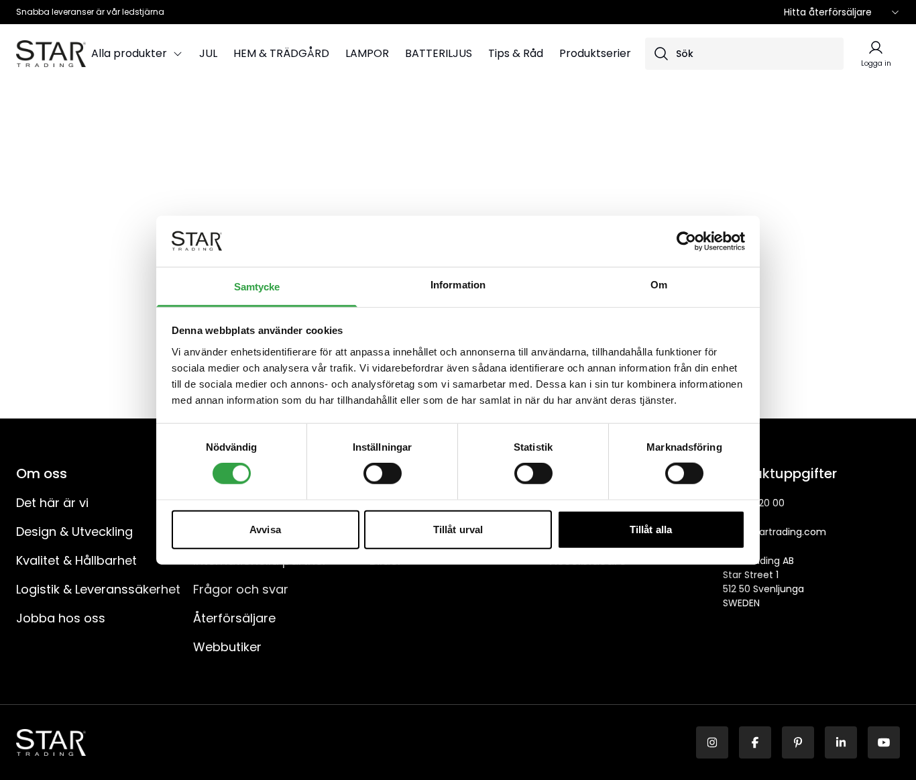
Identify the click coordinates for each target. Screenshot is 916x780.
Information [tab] (458, 284)
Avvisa (265, 529)
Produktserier (595, 53)
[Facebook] (755, 742)
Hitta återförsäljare (828, 12)
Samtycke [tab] (257, 286)
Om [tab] (658, 284)
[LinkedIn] (841, 742)
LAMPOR (367, 53)
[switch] (382, 473)
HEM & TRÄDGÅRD (281, 53)
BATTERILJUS (438, 53)
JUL (208, 53)
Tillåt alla (651, 529)
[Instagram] (712, 742)
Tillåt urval (458, 529)
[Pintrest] (798, 742)
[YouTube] (884, 742)
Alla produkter (129, 53)
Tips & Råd (515, 53)
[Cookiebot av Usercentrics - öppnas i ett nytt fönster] (686, 241)
